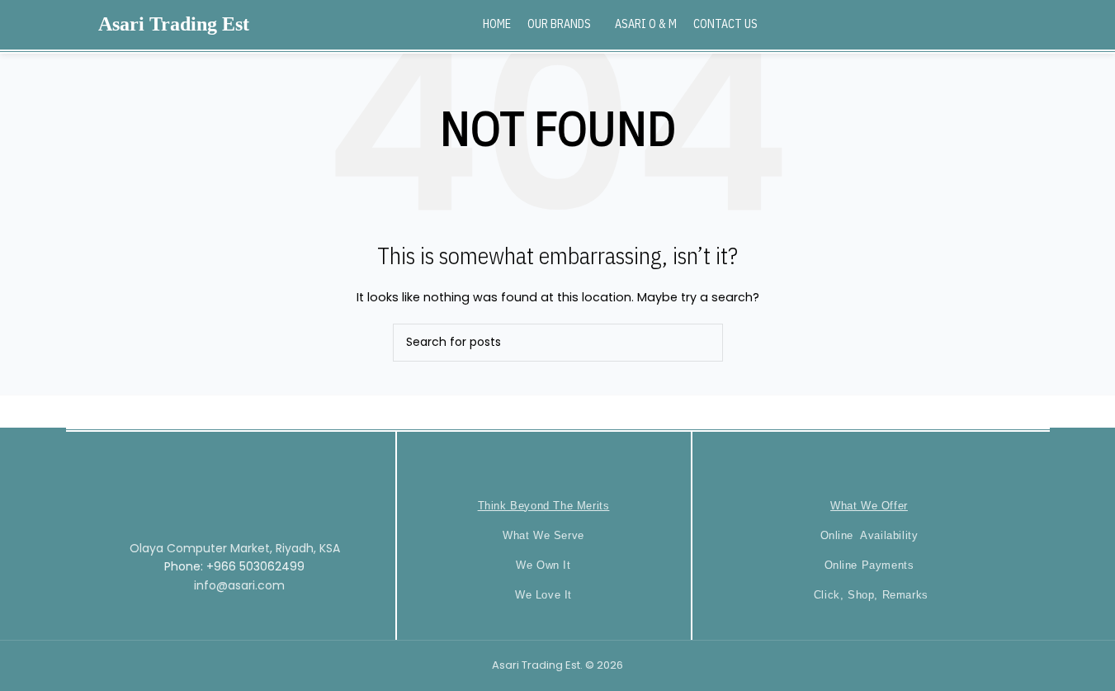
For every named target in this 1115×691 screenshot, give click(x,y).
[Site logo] (61, 24)
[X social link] (1022, 24)
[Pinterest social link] (1043, 24)
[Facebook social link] (1001, 24)
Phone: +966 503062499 (234, 566)
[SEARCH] (704, 343)
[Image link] (230, 480)
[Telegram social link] (1064, 24)
